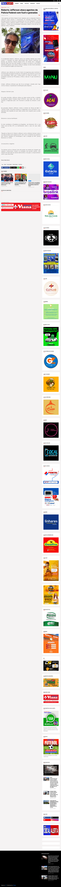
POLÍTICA (27, 3)
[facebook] (47, 818)
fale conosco (3, 0)
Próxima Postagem (36, 202)
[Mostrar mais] (25, 168)
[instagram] (55, 820)
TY (5, 885)
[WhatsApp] (18, 168)
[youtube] (57, 1)
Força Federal (9, 164)
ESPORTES (32, 3)
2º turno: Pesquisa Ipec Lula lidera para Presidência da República (20, 183)
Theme (14, 885)
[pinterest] (59, 1)
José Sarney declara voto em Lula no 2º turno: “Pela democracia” (7, 183)
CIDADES (17, 3)
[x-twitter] (55, 1)
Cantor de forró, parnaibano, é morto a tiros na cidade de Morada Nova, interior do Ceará (34, 184)
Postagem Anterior (5, 202)
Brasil (8, 7)
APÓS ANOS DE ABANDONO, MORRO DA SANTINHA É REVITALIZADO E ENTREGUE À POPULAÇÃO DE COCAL (54, 804)
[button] (59, 3)
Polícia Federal (15, 164)
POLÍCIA (38, 3)
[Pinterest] (20, 168)
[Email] (23, 168)
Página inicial (3, 7)
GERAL (21, 3)
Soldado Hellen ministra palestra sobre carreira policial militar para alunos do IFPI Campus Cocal (54, 794)
